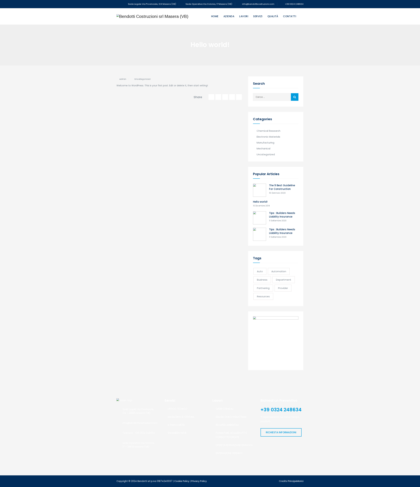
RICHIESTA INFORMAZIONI (281, 432)
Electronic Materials (268, 136)
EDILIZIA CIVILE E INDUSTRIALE (231, 417)
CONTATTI (289, 16)
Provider (283, 288)
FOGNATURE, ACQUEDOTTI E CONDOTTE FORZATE (231, 435)
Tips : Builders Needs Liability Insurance (282, 214)
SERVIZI (257, 16)
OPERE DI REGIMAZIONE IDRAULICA (234, 445)
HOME (215, 16)
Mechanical (263, 148)
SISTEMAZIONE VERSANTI (229, 453)
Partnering (263, 288)
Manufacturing (265, 142)
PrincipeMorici (296, 481)
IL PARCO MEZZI (176, 425)
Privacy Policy (199, 481)
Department (283, 279)
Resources (263, 296)
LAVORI (243, 16)
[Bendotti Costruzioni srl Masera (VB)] (152, 16)
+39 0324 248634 (294, 4)
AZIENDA (228, 16)
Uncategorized (142, 79)
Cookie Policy (181, 481)
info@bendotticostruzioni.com (258, 4)
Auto (260, 271)
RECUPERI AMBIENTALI (227, 425)
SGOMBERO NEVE (177, 433)
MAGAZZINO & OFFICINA (181, 417)
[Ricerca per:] (275, 97)
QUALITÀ (272, 16)
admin (122, 79)
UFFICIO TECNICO (177, 409)
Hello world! (260, 201)
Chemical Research (268, 131)
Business (262, 279)
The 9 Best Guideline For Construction (282, 187)
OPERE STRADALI (224, 409)
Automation (278, 271)
